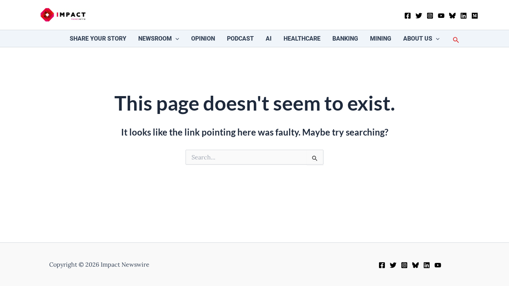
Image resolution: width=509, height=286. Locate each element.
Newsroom (155, 38)
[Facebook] (407, 15)
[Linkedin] (463, 15)
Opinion (203, 38)
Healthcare (302, 38)
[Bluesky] (452, 15)
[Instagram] (430, 15)
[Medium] (474, 15)
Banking (345, 38)
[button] (175, 38)
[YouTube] (441, 15)
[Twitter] (418, 15)
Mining (380, 38)
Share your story (98, 38)
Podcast (240, 38)
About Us (417, 38)
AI (269, 38)
